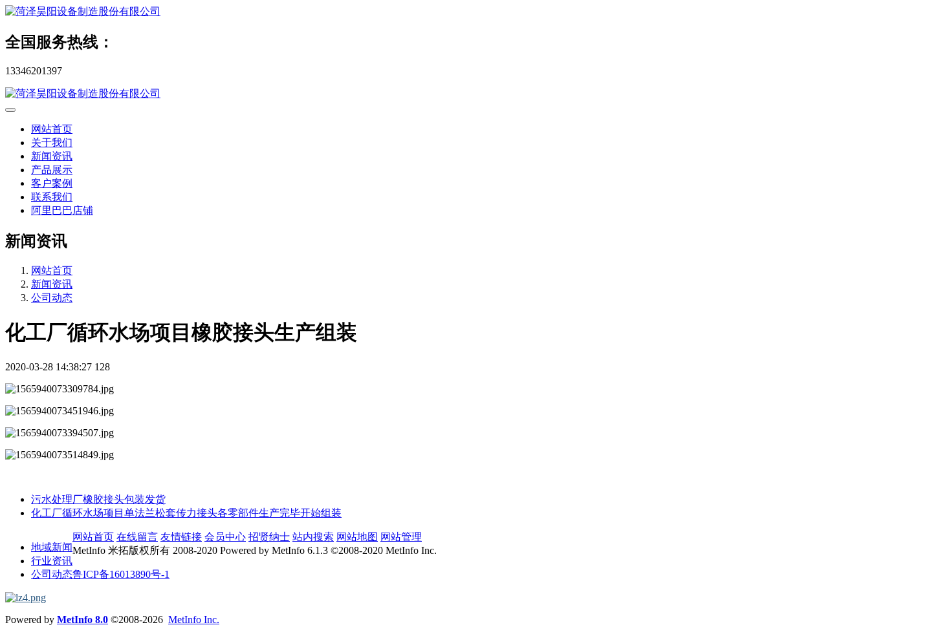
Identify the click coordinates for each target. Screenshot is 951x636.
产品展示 (51, 169)
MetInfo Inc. (193, 619)
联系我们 (51, 196)
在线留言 (137, 536)
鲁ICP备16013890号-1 (120, 574)
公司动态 (51, 297)
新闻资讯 (51, 156)
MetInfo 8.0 (82, 619)
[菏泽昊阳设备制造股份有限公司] (475, 12)
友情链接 (181, 536)
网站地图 (357, 536)
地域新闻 (51, 547)
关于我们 (51, 142)
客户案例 (51, 183)
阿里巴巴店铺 (62, 210)
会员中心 (225, 536)
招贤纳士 (269, 536)
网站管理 (401, 536)
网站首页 (51, 128)
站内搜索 (313, 536)
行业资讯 (51, 560)
